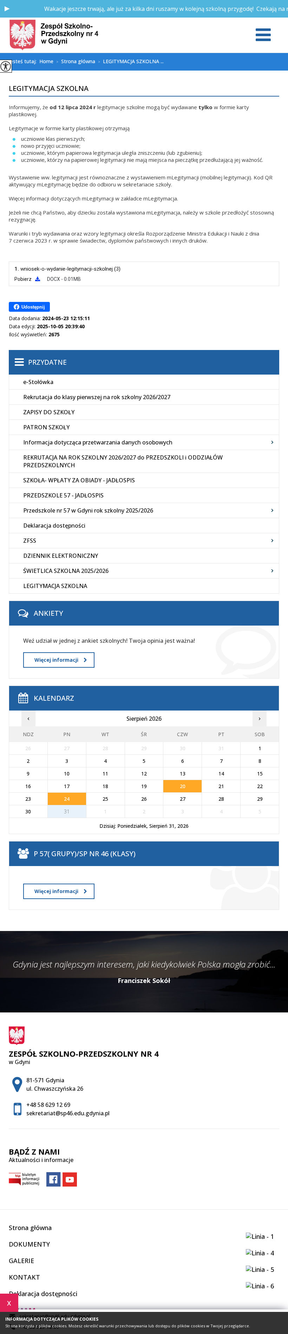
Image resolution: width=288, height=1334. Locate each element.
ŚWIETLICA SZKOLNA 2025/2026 (66, 571)
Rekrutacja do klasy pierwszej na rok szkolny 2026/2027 (96, 397)
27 (182, 798)
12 (144, 773)
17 (67, 786)
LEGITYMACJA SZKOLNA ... (131, 62)
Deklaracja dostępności (54, 525)
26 (144, 798)
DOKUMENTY (29, 1244)
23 (28, 798)
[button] (7, 9)
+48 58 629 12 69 (48, 1105)
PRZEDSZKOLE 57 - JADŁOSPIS (63, 495)
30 (28, 811)
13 (182, 773)
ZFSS (29, 540)
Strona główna (75, 62)
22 (260, 786)
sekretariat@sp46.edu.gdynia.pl (68, 1113)
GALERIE (21, 1260)
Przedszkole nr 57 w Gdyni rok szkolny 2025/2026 (88, 510)
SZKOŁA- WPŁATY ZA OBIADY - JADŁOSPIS (79, 480)
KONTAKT (24, 1277)
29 (260, 798)
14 (221, 773)
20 (182, 786)
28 (221, 798)
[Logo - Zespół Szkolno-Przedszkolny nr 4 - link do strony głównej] (54, 35)
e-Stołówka (38, 382)
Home (46, 61)
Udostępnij (33, 307)
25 (105, 798)
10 (67, 773)
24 (67, 798)
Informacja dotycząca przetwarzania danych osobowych (97, 442)
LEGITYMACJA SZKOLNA (49, 89)
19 (144, 786)
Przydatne (47, 362)
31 (67, 811)
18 (105, 786)
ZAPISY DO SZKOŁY (48, 412)
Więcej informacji (56, 659)
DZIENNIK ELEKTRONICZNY (60, 556)
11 (105, 773)
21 (221, 786)
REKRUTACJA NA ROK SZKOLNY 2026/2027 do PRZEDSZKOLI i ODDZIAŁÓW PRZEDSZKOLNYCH (123, 461)
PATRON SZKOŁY (46, 427)
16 (28, 786)
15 (260, 773)
